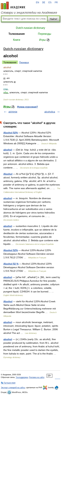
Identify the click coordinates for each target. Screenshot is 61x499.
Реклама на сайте (36, 377)
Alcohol (7, 174)
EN (37, 2)
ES (50, 2)
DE (43, 2)
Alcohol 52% (10, 132)
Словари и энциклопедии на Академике (29, 12)
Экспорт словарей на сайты (13, 387)
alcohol (7, 149)
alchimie (12, 111)
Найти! (53, 19)
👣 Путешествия (8, 383)
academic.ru (13, 5)
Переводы (44, 33)
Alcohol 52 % (10, 263)
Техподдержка (22, 377)
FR (56, 2)
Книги (16, 39)
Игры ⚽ (44, 39)
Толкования (16, 33)
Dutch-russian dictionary (30, 27)
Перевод (24, 62)
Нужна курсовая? (27, 106)
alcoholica (49, 111)
